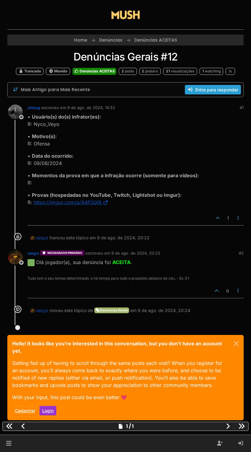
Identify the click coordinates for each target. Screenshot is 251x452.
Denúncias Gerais (113, 310)
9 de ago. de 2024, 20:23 (135, 253)
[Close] (236, 343)
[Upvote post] (217, 218)
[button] (8, 443)
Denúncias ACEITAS (97, 71)
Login (48, 410)
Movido (60, 71)
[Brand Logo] (125, 14)
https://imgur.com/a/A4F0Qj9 (67, 202)
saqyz (42, 237)
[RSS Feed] (230, 71)
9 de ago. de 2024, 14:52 (91, 107)
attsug (34, 107)
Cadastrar (25, 410)
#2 (241, 253)
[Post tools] (238, 218)
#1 (242, 107)
